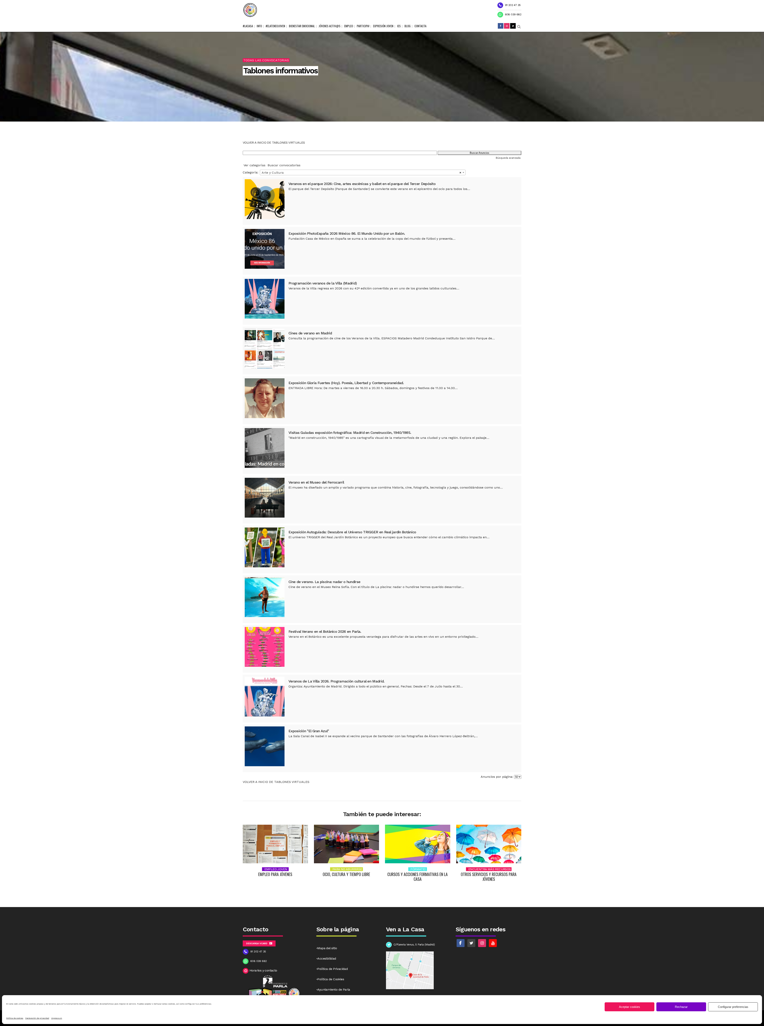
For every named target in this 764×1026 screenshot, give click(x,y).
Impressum (56, 1018)
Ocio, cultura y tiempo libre (346, 874)
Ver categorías (254, 165)
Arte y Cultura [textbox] (361, 172)
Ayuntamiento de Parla (333, 989)
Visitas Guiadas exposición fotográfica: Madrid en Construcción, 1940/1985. (349, 432)
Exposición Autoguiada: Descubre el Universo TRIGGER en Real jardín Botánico (352, 532)
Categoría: (250, 172)
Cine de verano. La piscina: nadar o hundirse (324, 582)
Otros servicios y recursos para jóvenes (488, 876)
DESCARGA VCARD (256, 943)
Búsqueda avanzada (508, 157)
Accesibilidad (326, 958)
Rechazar (681, 1006)
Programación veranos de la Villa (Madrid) (322, 283)
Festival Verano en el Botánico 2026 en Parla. (324, 631)
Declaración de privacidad (37, 1018)
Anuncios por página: (497, 777)
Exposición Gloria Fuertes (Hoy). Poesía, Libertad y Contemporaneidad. (346, 383)
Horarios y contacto (263, 970)
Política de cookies (14, 1018)
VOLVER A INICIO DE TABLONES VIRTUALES (274, 142)
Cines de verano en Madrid (310, 333)
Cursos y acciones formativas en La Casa (417, 876)
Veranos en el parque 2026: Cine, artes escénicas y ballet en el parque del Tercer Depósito (362, 184)
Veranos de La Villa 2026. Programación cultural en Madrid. (336, 681)
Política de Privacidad (332, 969)
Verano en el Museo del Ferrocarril (316, 482)
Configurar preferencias (733, 1006)
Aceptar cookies (629, 1006)
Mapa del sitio (327, 948)
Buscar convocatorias (284, 165)
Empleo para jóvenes (275, 874)
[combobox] (363, 172)
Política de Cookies (330, 979)
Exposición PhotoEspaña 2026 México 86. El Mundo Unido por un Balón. (346, 233)
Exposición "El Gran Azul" (308, 731)
